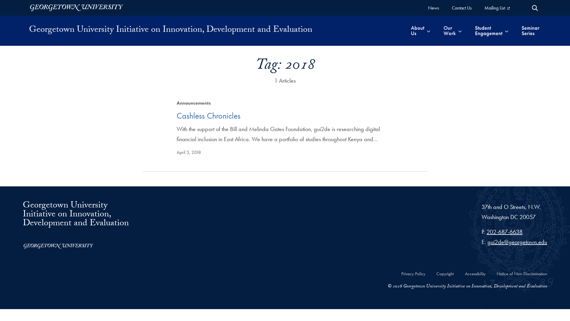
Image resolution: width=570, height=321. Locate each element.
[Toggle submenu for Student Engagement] (507, 30)
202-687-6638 (504, 232)
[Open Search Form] (535, 8)
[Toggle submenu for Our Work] (460, 30)
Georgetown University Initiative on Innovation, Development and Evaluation (170, 30)
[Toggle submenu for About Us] (428, 30)
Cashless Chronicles (208, 116)
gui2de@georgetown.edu (517, 242)
